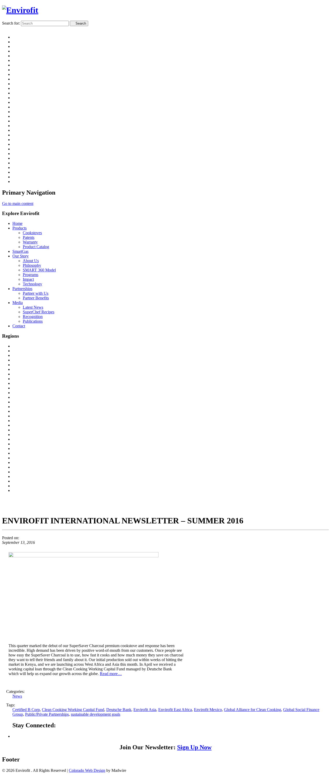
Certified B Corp (26, 709)
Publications (33, 321)
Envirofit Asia (144, 709)
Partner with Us (35, 293)
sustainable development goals (95, 714)
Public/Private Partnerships (47, 714)
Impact (28, 279)
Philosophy (32, 265)
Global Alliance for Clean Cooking (252, 709)
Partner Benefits (36, 298)
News (17, 696)
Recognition (33, 316)
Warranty (30, 242)
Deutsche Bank (118, 709)
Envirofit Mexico (208, 709)
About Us (31, 260)
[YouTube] (15, 736)
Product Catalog (36, 247)
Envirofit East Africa (175, 709)
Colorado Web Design (87, 770)
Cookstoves (32, 233)
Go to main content (17, 203)
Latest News (33, 307)
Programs (30, 274)
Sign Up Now (194, 747)
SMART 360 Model (39, 270)
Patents (28, 237)
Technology (32, 284)
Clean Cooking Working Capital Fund (73, 709)
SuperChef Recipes (38, 312)
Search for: (11, 23)
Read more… (111, 673)
